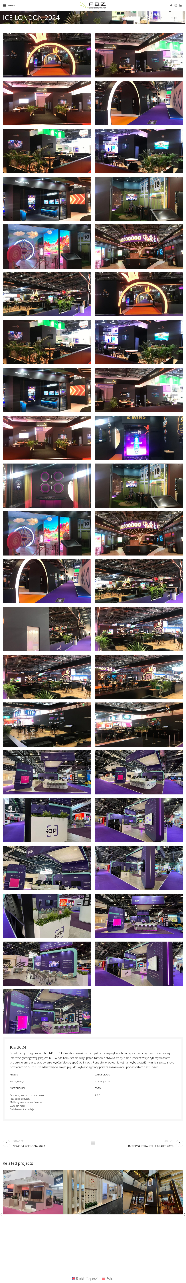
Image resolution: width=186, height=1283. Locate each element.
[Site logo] (93, 5)
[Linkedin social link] (180, 5)
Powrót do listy (93, 1143)
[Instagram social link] (175, 5)
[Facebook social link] (171, 5)
